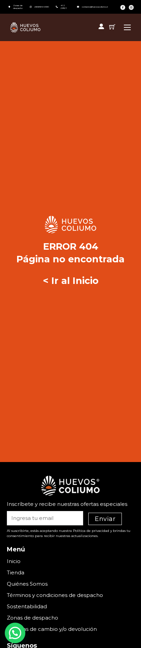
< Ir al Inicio (71, 280)
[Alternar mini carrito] (112, 27)
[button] (15, 633)
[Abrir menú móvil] (127, 27)
